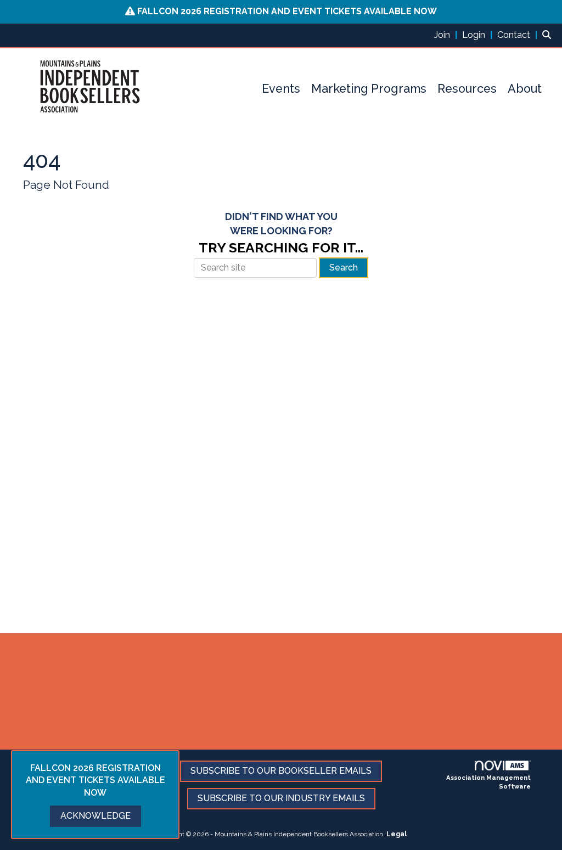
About (525, 88)
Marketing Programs (368, 88)
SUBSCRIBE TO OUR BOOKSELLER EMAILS (281, 770)
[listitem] (447, 35)
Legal (396, 834)
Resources (467, 88)
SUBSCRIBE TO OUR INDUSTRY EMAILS (281, 798)
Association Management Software (488, 782)
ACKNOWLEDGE (95, 815)
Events (281, 88)
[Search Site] (548, 35)
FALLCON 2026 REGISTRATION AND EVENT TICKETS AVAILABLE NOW (287, 11)
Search (343, 267)
